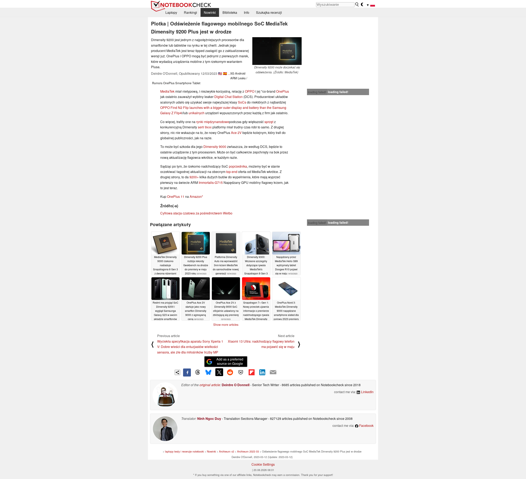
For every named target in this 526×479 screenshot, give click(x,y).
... (229, 73)
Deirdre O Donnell (235, 384)
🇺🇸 (220, 73)
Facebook (366, 425)
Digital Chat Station (228, 96)
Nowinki (210, 12)
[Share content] (177, 372)
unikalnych (196, 113)
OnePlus (282, 91)
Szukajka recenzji (269, 12)
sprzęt (268, 121)
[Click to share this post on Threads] (198, 372)
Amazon (196, 196)
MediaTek (167, 91)
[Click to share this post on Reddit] (230, 372)
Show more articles (225, 324)
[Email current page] (273, 372)
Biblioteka (230, 12)
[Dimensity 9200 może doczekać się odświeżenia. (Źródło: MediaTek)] (277, 51)
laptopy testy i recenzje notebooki (184, 451)
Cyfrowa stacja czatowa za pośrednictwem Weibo (196, 213)
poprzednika (238, 166)
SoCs (242, 102)
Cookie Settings (263, 464)
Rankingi (190, 12)
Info (246, 12)
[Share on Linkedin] (262, 372)
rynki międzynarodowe (212, 121)
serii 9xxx (205, 127)
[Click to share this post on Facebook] (187, 372)
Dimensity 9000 (214, 146)
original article (210, 384)
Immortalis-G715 (211, 182)
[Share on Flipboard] (251, 372)
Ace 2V (236, 132)
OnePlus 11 (175, 196)
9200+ (194, 177)
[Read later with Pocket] (241, 372)
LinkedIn (367, 391)
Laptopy (171, 12)
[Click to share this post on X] (219, 372)
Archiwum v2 (226, 451)
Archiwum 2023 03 (248, 451)
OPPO (249, 91)
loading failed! (317, 92)
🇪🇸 (225, 73)
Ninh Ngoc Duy (209, 418)
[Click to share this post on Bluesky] (208, 372)
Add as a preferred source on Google (229, 361)
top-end (231, 171)
